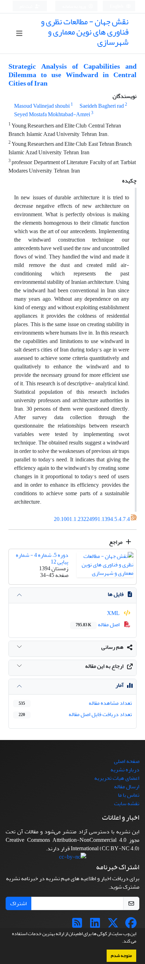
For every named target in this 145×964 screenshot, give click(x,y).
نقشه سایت (126, 803)
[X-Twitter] (113, 925)
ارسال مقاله (126, 786)
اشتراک (18, 903)
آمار (119, 685)
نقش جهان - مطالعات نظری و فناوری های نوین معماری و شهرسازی (84, 31)
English (117, 6)
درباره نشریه (125, 769)
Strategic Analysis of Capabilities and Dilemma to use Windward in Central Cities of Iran (72, 75)
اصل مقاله (98, 624)
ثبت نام (26, 6)
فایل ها (116, 594)
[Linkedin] (95, 925)
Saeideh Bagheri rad (102, 106)
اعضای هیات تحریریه (116, 778)
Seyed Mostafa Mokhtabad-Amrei (52, 114)
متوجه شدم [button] (121, 955)
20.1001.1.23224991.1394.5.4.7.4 (92, 519)
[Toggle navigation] (19, 34)
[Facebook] (130, 925)
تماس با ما (128, 795)
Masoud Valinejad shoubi (42, 106)
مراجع (116, 542)
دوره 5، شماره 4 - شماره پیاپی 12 (42, 558)
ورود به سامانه (74, 6)
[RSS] (77, 925)
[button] (120, 942)
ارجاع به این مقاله (104, 666)
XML (114, 613)
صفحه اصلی (126, 761)
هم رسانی (112, 647)
